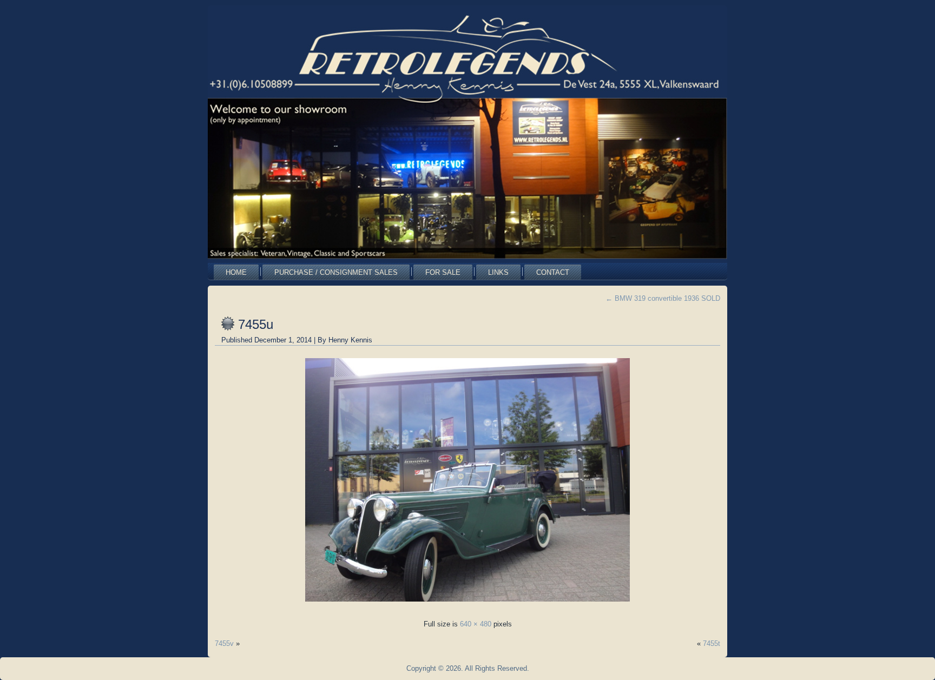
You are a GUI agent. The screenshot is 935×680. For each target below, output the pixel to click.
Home (236, 272)
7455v (224, 643)
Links (498, 272)
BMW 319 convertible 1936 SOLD (662, 298)
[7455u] (467, 604)
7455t (711, 643)
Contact (552, 272)
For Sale (442, 272)
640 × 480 (475, 624)
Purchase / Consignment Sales (336, 272)
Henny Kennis (350, 340)
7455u (255, 324)
